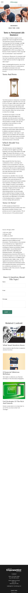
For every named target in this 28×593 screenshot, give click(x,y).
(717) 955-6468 (15, 576)
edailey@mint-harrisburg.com (14, 586)
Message (5, 299)
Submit (6, 312)
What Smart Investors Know (14, 345)
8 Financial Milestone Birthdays (11, 373)
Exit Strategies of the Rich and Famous (13, 402)
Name (4, 282)
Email (4, 290)
